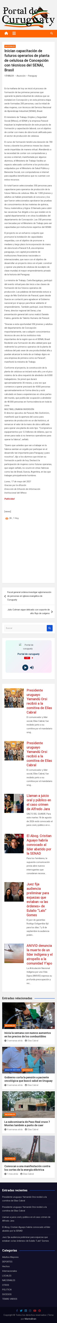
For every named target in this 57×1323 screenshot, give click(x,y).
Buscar (50, 628)
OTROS (5, 1285)
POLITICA (7, 1289)
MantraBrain (30, 1319)
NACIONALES (10, 46)
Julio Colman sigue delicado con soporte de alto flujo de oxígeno (28, 611)
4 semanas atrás (15, 1129)
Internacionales (9, 1271)
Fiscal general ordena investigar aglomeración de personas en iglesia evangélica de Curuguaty (29, 596)
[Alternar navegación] (14, 33)
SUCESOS (7, 1294)
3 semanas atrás (15, 1040)
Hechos (6, 1266)
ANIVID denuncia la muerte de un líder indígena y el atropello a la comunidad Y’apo (40, 954)
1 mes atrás (12, 1174)
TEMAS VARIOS (9, 1299)
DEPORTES (7, 1261)
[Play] (25, 667)
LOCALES (6, 1275)
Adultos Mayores (12, 1070)
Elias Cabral (33, 1040)
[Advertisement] (28, 552)
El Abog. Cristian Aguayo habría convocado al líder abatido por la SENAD (39, 845)
